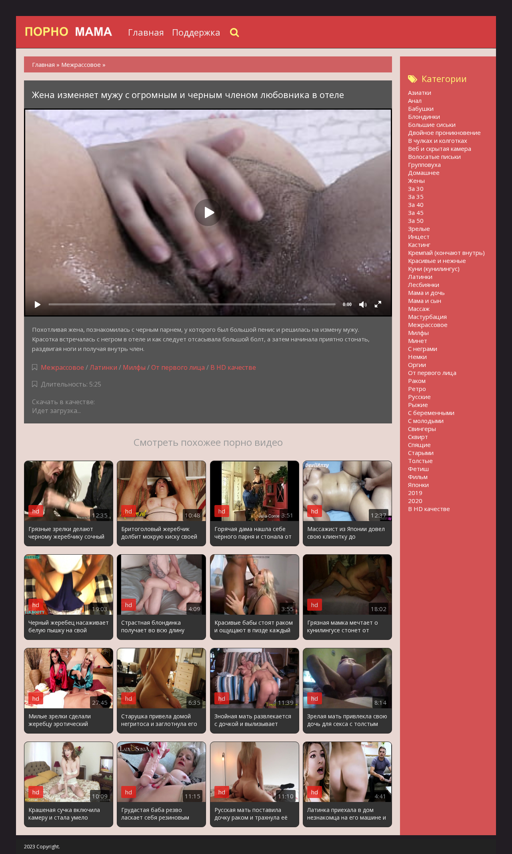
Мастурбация (427, 317)
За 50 (416, 221)
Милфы (134, 367)
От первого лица (178, 367)
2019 (415, 493)
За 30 (416, 188)
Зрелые (419, 229)
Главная (146, 32)
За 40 (416, 204)
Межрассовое (62, 367)
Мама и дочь (426, 293)
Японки (418, 485)
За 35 (416, 196)
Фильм (418, 477)
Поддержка (196, 32)
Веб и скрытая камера (439, 148)
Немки (417, 357)
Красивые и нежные (437, 261)
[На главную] (74, 32)
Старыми (421, 453)
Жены (416, 180)
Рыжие (418, 405)
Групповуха (424, 164)
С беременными (431, 413)
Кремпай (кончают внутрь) (446, 253)
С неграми (422, 349)
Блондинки (424, 116)
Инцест (419, 237)
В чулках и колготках (437, 140)
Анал (415, 100)
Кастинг (419, 245)
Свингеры (422, 429)
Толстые (420, 461)
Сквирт (418, 437)
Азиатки (419, 92)
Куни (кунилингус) (434, 269)
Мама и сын (424, 301)
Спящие (419, 445)
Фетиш (418, 469)
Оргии (417, 365)
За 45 (416, 212)
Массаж (419, 309)
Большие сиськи (432, 124)
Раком (417, 381)
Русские (419, 397)
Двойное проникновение (444, 132)
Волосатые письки (434, 156)
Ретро (417, 389)
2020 (415, 501)
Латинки (103, 367)
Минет (417, 341)
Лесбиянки (423, 285)
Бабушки (421, 108)
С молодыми (426, 421)
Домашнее (424, 172)
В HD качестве (233, 367)
